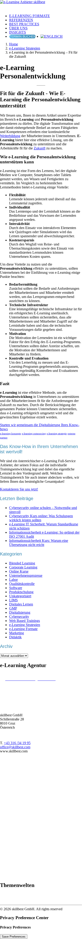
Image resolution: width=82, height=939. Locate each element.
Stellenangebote (23, 827)
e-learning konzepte (10, 433)
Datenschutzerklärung (28, 835)
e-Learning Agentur (26, 798)
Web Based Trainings (24, 621)
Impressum (20, 839)
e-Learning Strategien (24, 48)
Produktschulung (21, 592)
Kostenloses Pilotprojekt (29, 875)
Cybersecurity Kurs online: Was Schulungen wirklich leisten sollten (41, 518)
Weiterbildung (10, 136)
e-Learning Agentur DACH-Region (38, 818)
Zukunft (39, 148)
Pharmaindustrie (23, 899)
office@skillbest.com (15, 747)
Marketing (16, 633)
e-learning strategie (57, 433)
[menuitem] (45, 16)
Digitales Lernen (21, 604)
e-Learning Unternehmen (30, 847)
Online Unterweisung (27, 851)
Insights (17, 32)
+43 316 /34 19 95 (17, 743)
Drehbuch (19, 863)
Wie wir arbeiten (24, 794)
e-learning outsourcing (34, 433)
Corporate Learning (23, 567)
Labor (13, 580)
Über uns (18, 28)
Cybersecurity (19, 616)
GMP (13, 608)
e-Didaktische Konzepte (29, 806)
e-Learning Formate (29, 16)
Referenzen (21, 20)
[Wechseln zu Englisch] (52, 36)
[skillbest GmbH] (41, 5)
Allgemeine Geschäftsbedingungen (37, 831)
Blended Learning (22, 563)
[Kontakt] (28, 777)
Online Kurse (18, 571)
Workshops (20, 810)
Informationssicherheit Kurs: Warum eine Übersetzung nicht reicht (38, 543)
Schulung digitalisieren (28, 855)
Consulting (20, 859)
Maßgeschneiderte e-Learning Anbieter (40, 822)
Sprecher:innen (23, 871)
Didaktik (15, 637)
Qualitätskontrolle (22, 584)
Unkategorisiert (20, 596)
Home (13, 44)
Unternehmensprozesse (25, 575)
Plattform (18, 867)
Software (15, 588)
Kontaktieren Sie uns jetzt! (19, 489)
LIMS (13, 600)
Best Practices (24, 24)
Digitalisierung (19, 612)
